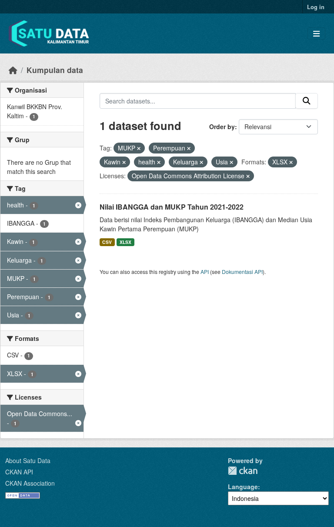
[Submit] (306, 101)
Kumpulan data (55, 69)
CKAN (242, 470)
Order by (222, 126)
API (204, 271)
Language (243, 486)
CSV (107, 242)
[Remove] (138, 148)
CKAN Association (30, 483)
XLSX (125, 242)
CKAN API (19, 471)
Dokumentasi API (242, 271)
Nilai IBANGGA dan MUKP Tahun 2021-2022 (172, 207)
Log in (315, 7)
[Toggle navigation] (316, 33)
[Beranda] (13, 69)
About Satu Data (27, 460)
